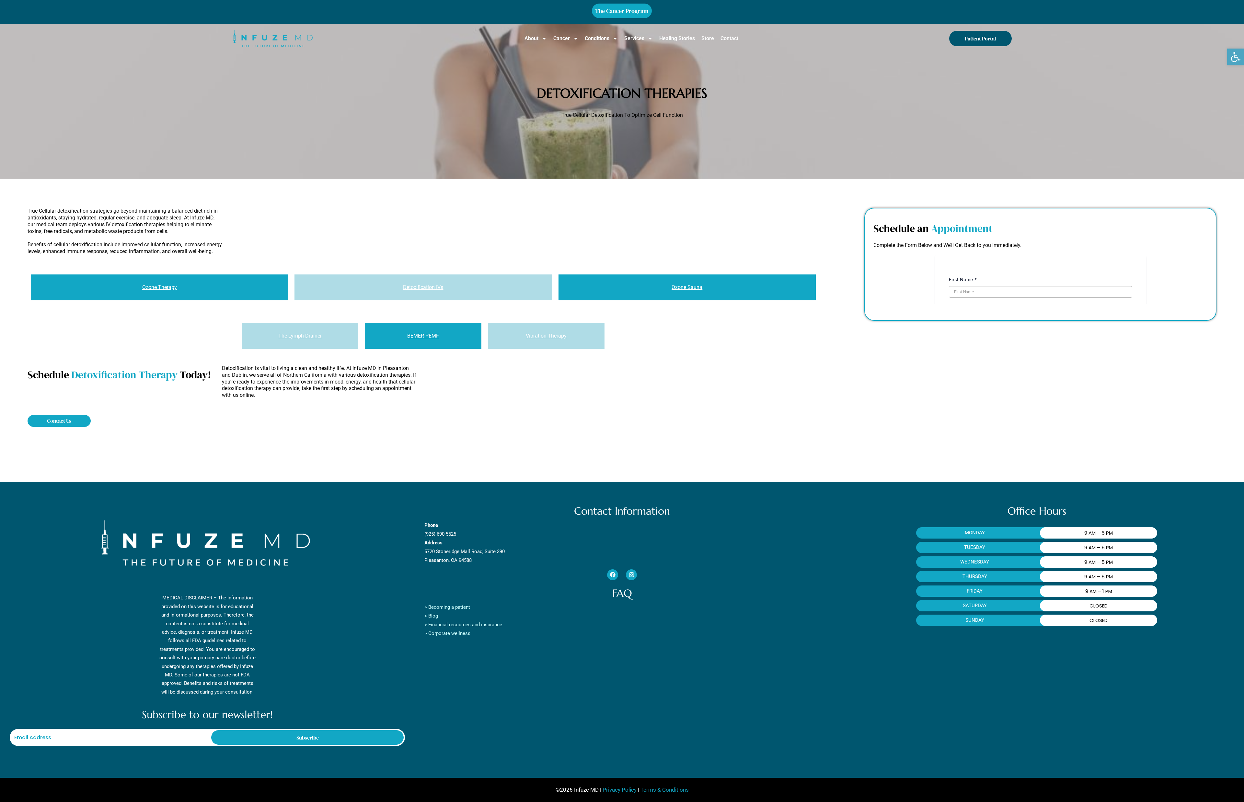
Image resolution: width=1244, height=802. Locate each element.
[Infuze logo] (272, 38)
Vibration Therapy (546, 336)
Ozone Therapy (159, 287)
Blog (433, 616)
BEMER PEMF (423, 336)
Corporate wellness (449, 633)
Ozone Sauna (687, 287)
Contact (729, 38)
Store (707, 38)
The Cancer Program (622, 11)
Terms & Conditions (664, 789)
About (531, 38)
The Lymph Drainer (300, 336)
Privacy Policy (619, 789)
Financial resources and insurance (465, 625)
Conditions (597, 38)
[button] (1235, 57)
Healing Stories (677, 38)
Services (634, 38)
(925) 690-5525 (440, 534)
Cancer (561, 38)
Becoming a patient (449, 607)
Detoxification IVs (423, 287)
